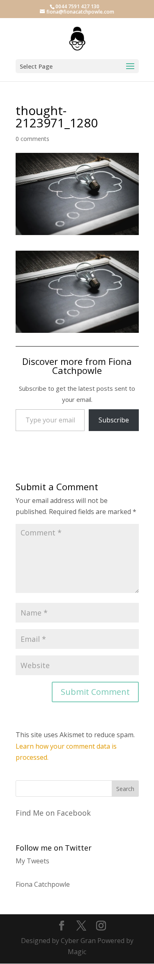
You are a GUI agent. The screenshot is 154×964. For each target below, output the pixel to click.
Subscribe (114, 419)
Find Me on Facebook (53, 813)
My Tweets (32, 860)
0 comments (32, 139)
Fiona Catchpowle (43, 884)
